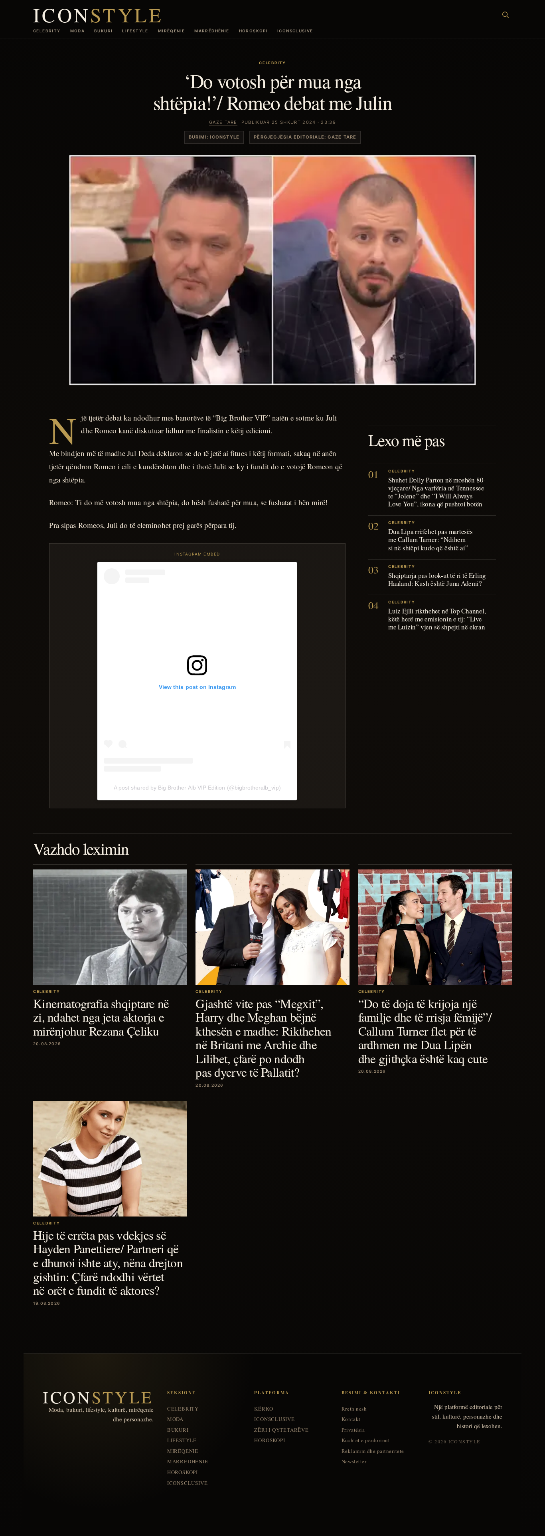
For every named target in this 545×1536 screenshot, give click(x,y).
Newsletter (354, 1461)
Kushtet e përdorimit (366, 1440)
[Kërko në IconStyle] (505, 15)
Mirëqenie (171, 30)
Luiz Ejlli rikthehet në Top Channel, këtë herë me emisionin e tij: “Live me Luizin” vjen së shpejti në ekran (437, 618)
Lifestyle (135, 30)
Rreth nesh (354, 1408)
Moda (77, 30)
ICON (98, 15)
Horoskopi (253, 30)
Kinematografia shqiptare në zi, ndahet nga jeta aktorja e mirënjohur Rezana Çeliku (101, 1017)
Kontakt (351, 1419)
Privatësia (353, 1430)
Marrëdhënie (211, 30)
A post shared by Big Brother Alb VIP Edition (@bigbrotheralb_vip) (197, 787)
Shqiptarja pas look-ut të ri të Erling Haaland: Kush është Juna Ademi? (437, 578)
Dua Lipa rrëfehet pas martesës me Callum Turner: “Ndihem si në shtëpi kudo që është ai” (430, 539)
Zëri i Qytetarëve (281, 1430)
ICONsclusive (295, 30)
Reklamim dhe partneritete (373, 1451)
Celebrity (47, 30)
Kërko (263, 1408)
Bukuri (103, 30)
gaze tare (223, 122)
